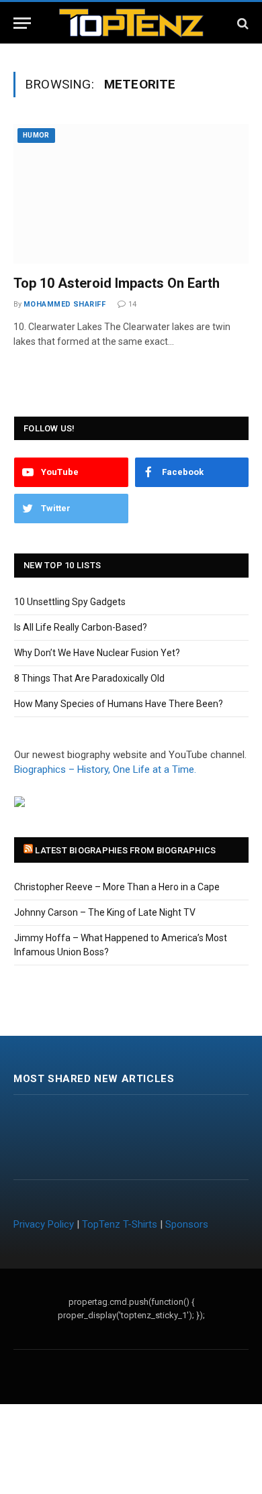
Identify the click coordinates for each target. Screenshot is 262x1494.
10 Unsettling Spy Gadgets (70, 601)
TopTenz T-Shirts (119, 1224)
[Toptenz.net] (131, 23)
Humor (36, 135)
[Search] (241, 23)
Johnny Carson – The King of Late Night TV (104, 912)
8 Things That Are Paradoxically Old (89, 678)
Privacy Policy (43, 1224)
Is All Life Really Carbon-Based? (80, 627)
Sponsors (186, 1224)
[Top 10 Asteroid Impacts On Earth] (131, 194)
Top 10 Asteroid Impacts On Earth (116, 283)
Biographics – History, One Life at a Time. (105, 769)
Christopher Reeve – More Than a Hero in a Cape (117, 887)
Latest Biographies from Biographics (125, 850)
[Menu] (22, 23)
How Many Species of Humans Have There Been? (118, 703)
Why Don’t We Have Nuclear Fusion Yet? (97, 652)
